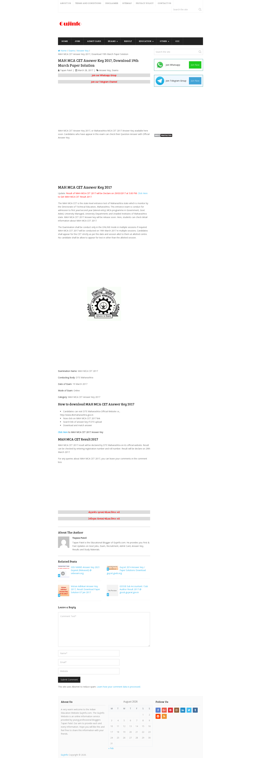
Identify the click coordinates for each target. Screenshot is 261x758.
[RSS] (164, 716)
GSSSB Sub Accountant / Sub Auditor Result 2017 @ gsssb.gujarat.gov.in (134, 589)
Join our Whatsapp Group (104, 75)
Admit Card (94, 41)
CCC (177, 41)
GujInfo (64, 754)
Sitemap (127, 3)
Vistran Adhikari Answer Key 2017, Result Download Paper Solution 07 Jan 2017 (85, 589)
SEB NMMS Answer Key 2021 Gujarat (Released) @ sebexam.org (85, 570)
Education (145, 41)
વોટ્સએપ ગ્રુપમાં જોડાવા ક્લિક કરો (104, 512)
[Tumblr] (195, 710)
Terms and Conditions (88, 3)
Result (128, 41)
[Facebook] (158, 710)
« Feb (111, 748)
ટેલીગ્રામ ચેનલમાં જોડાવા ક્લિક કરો (104, 518)
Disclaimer (111, 3)
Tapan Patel (66, 70)
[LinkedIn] (182, 710)
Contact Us (164, 3)
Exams (112, 41)
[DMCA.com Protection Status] (163, 136)
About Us (65, 3)
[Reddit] (158, 716)
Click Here (143, 193)
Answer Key (105, 70)
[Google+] (164, 710)
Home (64, 41)
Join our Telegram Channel (104, 81)
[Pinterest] (170, 710)
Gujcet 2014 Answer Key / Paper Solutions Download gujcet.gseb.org (126, 570)
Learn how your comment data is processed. (119, 686)
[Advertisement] (148, 25)
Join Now (195, 64)
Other (163, 41)
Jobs (77, 41)
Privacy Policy (145, 3)
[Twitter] (189, 710)
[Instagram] (176, 710)
